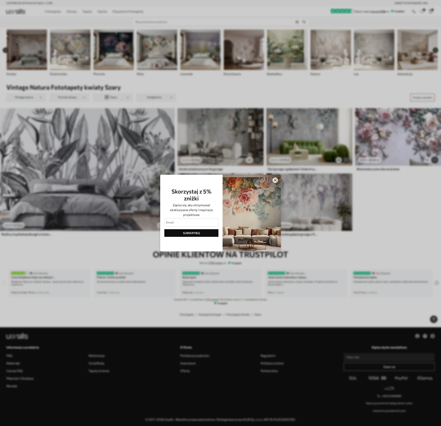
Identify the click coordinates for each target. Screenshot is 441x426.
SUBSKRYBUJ (191, 233)
